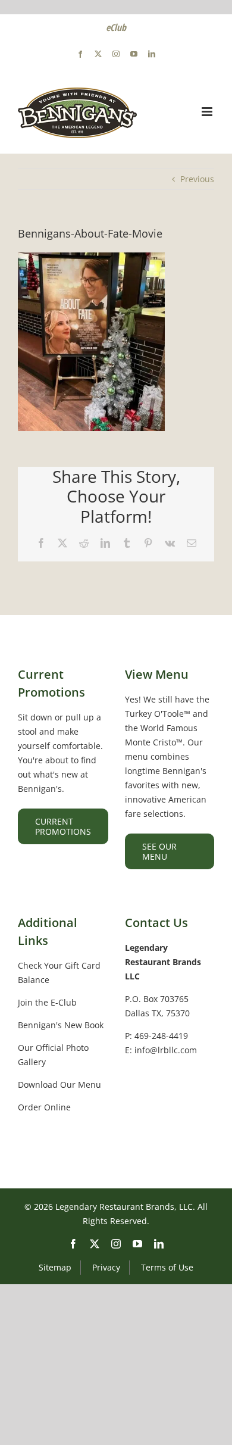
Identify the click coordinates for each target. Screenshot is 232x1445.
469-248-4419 (161, 1035)
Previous (197, 179)
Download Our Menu (59, 1084)
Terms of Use (167, 1267)
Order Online (44, 1107)
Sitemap (55, 1267)
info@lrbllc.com (165, 1050)
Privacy (106, 1267)
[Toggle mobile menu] (208, 111)
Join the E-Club (47, 1002)
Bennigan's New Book (61, 1025)
